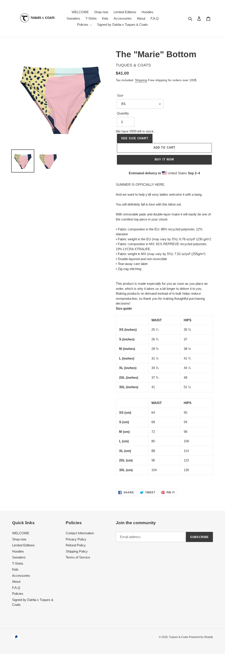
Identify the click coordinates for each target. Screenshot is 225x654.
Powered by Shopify (201, 637)
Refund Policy (76, 545)
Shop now (19, 539)
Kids (15, 569)
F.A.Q (16, 588)
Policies (17, 593)
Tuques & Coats (178, 637)
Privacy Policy (76, 539)
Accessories (21, 575)
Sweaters (19, 557)
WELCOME (20, 533)
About (16, 581)
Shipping (141, 80)
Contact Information (80, 533)
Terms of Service (78, 557)
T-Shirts (17, 563)
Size (120, 95)
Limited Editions (23, 545)
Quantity (123, 113)
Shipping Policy (77, 551)
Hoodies (18, 551)
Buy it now (164, 159)
